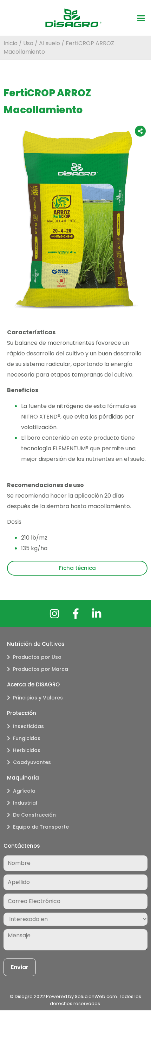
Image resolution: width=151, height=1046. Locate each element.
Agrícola (24, 790)
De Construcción (34, 814)
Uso (28, 43)
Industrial (25, 802)
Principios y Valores (38, 697)
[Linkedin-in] (96, 613)
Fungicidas (26, 738)
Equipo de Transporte (41, 826)
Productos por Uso (37, 657)
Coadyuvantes (32, 762)
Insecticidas (28, 726)
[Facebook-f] (75, 613)
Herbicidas (26, 750)
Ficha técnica (77, 568)
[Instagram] (54, 613)
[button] (141, 18)
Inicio (11, 43)
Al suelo (49, 43)
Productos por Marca (40, 669)
